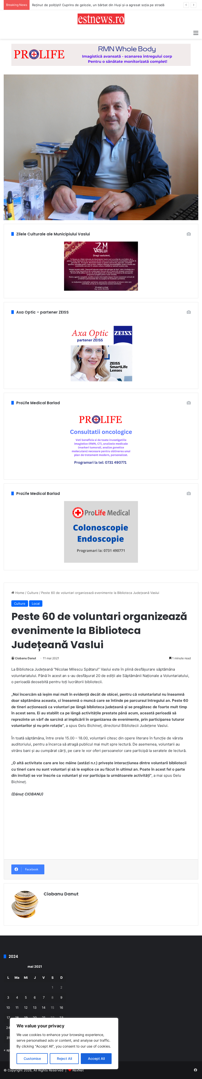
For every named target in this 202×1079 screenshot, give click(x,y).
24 (8, 1028)
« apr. (8, 1050)
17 (8, 1018)
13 (34, 1007)
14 (43, 1007)
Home (19, 593)
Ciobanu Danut (25, 658)
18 (17, 1018)
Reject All (64, 1058)
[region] (64, 1043)
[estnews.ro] (101, 19)
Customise (32, 1058)
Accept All (96, 1058)
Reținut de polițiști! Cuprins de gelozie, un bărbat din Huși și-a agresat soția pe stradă (98, 5)
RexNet (78, 1070)
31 (8, 1038)
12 (26, 1007)
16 (61, 1007)
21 (43, 1018)
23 (61, 1018)
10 (8, 1007)
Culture (32, 593)
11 (17, 1007)
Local (36, 603)
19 (26, 1018)
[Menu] (195, 32)
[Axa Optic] (101, 55)
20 (35, 1018)
